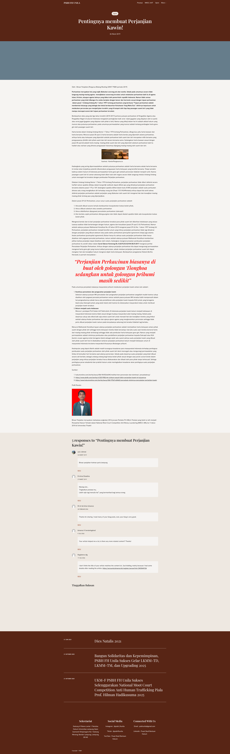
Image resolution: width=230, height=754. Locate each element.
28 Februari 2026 (83, 509)
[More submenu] (165, 2)
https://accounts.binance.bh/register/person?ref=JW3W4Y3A (125, 568)
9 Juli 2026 (81, 533)
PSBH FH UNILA (72, 2)
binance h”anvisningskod (87, 530)
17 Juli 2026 (81, 558)
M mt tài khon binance (86, 506)
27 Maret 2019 (82, 479)
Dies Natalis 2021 (108, 641)
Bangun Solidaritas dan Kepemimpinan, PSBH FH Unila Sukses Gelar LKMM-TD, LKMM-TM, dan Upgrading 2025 (127, 660)
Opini (115, 13)
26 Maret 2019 (82, 455)
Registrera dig (83, 555)
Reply (79, 470)
